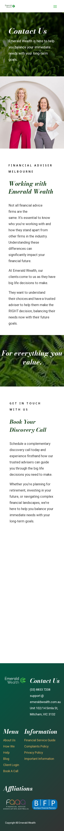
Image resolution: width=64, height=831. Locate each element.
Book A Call (10, 771)
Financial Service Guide (39, 740)
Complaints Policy (36, 746)
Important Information (39, 758)
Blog (6, 758)
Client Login (11, 765)
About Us (9, 740)
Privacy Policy (33, 752)
